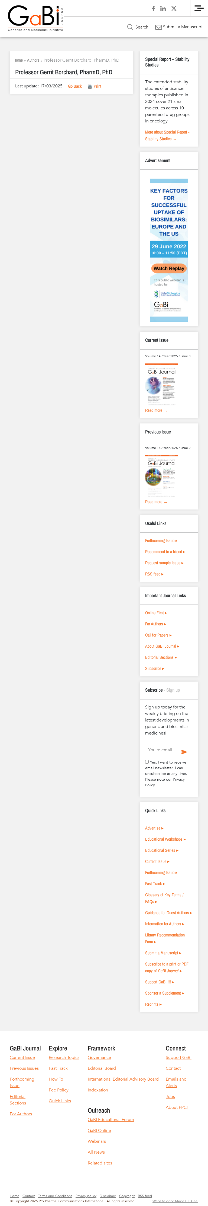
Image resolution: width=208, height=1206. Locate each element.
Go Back (75, 86)
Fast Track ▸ (155, 884)
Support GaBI (178, 1058)
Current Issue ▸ (157, 861)
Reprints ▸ (153, 1004)
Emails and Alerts (176, 1082)
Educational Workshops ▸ (165, 839)
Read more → (156, 410)
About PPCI (177, 1107)
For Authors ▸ (155, 624)
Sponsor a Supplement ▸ (164, 993)
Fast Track (58, 1068)
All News (96, 1152)
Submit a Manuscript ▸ (163, 953)
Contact (173, 1068)
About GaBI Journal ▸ (162, 646)
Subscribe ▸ (154, 668)
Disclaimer (108, 1196)
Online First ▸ (156, 613)
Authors (33, 60)
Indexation (98, 1090)
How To (56, 1079)
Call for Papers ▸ (158, 635)
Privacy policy (86, 1196)
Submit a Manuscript (182, 27)
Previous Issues (24, 1068)
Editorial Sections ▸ (161, 657)
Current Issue (22, 1058)
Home (18, 60)
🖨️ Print (94, 86)
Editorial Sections (18, 1100)
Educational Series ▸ (161, 850)
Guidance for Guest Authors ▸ (168, 913)
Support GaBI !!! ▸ (159, 982)
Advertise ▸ (154, 828)
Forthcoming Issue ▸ (161, 540)
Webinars (97, 1141)
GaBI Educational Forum (111, 1120)
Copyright (127, 1196)
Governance (99, 1058)
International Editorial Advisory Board (123, 1079)
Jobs (170, 1097)
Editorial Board (102, 1068)
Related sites (100, 1163)
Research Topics (64, 1058)
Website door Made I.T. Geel (175, 1201)
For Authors (21, 1114)
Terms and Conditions (55, 1196)
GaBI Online (99, 1131)
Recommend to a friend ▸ (165, 552)
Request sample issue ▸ (164, 563)
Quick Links (60, 1101)
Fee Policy (59, 1090)
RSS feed (145, 1196)
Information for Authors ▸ (164, 924)
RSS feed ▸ (154, 574)
